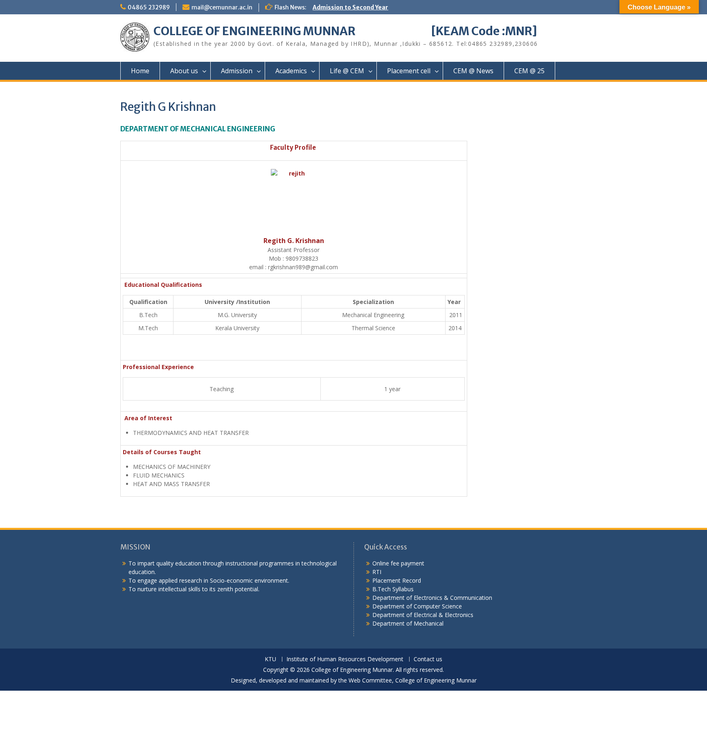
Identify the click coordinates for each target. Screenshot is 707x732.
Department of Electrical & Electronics (422, 615)
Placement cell (408, 70)
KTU (270, 659)
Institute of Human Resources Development (344, 659)
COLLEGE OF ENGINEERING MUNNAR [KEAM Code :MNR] (345, 31)
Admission (236, 70)
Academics (291, 70)
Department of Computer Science (417, 606)
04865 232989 (149, 7)
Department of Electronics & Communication (433, 597)
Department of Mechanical (408, 623)
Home (140, 70)
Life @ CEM (347, 70)
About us (184, 70)
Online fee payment (398, 563)
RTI (376, 572)
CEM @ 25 (529, 70)
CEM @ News (473, 70)
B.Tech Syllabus (393, 589)
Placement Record (396, 580)
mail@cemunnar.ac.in (221, 7)
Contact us (428, 659)
